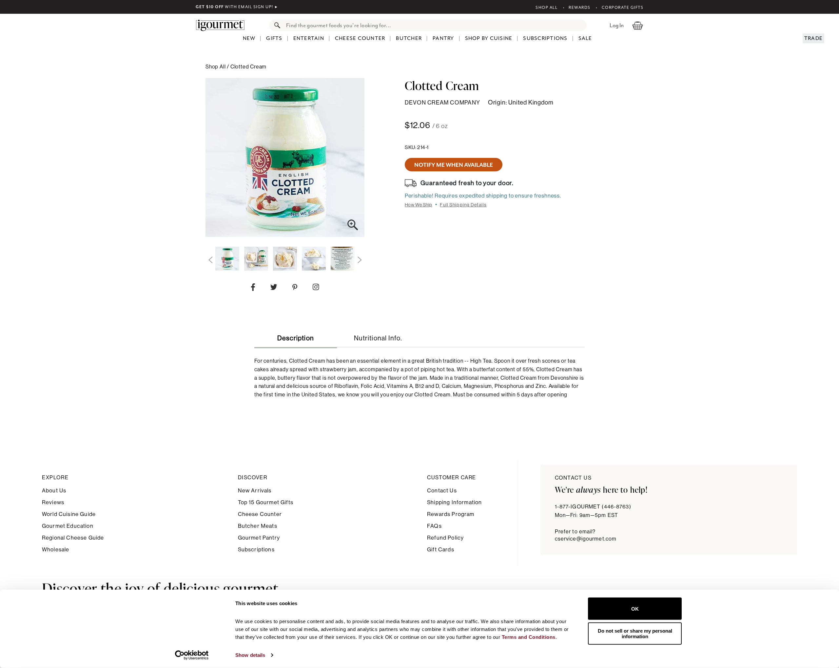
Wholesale (55, 549)
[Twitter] (273, 288)
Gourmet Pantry (259, 538)
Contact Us (442, 490)
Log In (617, 25)
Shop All (546, 7)
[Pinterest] (294, 288)
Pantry (443, 38)
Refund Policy (445, 538)
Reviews (53, 502)
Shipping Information (454, 502)
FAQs (434, 526)
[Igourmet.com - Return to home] (223, 25)
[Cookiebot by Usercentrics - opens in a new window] (192, 655)
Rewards (580, 7)
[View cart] (637, 25)
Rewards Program (450, 514)
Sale (585, 38)
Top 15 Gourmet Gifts (265, 502)
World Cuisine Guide (69, 514)
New (249, 38)
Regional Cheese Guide (73, 538)
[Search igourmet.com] (275, 25)
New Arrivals (255, 490)
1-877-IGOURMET (593, 506)
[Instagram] (316, 288)
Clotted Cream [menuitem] (248, 66)
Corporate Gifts (622, 7)
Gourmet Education (67, 526)
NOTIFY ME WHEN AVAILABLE (453, 164)
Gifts (274, 38)
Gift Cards (440, 549)
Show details (250, 655)
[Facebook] (253, 288)
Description (295, 338)
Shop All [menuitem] (216, 66)
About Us (54, 490)
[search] (434, 25)
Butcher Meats (257, 526)
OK (635, 608)
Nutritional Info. (378, 338)
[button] (210, 260)
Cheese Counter (360, 38)
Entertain (308, 38)
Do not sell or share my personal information (635, 633)
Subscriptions (545, 38)
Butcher (409, 38)
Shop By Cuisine (489, 38)
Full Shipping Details (463, 205)
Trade (813, 38)
